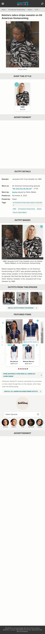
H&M (14, 209)
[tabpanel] (22, 342)
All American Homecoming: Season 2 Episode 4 (27, 204)
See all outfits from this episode (20, 308)
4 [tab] (25, 369)
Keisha (30, 9)
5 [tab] (27, 369)
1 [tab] (19, 369)
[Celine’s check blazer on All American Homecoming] (22, 298)
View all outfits (21, 391)
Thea (22, 427)
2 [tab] (21, 369)
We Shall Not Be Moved (22, 189)
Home (3, 9)
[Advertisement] (22, 144)
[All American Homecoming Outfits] (22, 403)
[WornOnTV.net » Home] (22, 3)
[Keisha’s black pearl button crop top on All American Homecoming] (9, 298)
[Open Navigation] (3, 3)
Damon (14, 427)
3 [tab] (23, 369)
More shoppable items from (19, 375)
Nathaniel (31, 427)
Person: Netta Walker (19, 212)
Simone (5, 427)
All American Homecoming (16, 9)
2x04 (36, 9)
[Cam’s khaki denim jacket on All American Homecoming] (36, 298)
